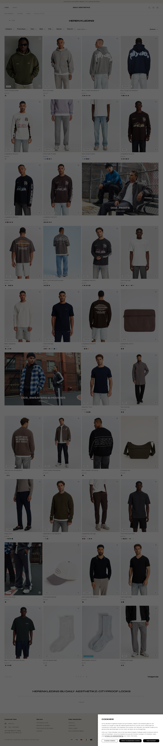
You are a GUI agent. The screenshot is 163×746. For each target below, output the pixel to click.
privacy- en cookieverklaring (114, 736)
